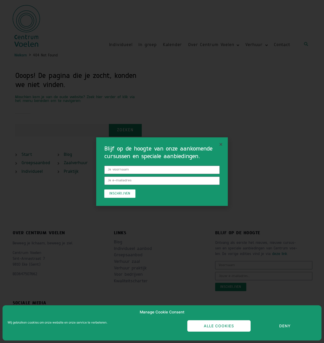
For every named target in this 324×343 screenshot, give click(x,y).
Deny (285, 326)
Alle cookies (219, 326)
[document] (162, 171)
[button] (221, 144)
